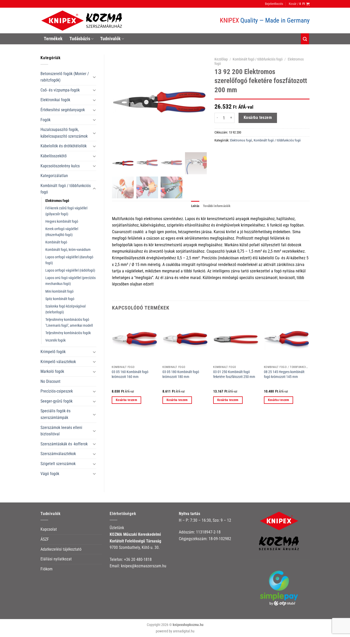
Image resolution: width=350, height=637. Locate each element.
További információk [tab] (216, 206)
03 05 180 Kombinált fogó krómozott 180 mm (180, 374)
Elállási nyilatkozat (56, 559)
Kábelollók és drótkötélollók (63, 145)
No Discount (50, 381)
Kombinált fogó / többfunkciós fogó (65, 189)
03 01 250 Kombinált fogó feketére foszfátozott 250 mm (234, 374)
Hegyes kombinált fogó (61, 221)
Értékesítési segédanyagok (62, 109)
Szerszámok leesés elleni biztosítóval (61, 431)
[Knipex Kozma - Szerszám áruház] (82, 21)
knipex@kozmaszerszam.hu (143, 565)
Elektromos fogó (57, 201)
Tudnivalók (110, 38)
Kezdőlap (221, 59)
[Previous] (112, 365)
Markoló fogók (52, 371)
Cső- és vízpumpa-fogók (60, 90)
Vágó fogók (49, 473)
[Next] (309, 365)
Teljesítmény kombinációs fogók (68, 333)
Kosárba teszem (258, 117)
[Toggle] (94, 77)
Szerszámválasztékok (58, 453)
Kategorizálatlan (54, 175)
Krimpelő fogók (53, 351)
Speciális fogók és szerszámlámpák (55, 414)
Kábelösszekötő (53, 155)
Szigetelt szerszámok (58, 463)
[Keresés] (305, 38)
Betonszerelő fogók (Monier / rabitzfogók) (64, 77)
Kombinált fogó (56, 242)
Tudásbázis (79, 38)
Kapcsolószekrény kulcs (60, 165)
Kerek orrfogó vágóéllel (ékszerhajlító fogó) (61, 232)
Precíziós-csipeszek (56, 391)
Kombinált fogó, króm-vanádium (68, 250)
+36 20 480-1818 (138, 559)
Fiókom (46, 569)
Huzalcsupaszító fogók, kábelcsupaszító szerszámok (64, 133)
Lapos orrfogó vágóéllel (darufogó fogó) (69, 260)
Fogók (45, 119)
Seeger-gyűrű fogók (56, 401)
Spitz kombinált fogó (59, 299)
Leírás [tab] (195, 206)
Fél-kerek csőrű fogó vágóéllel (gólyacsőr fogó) (66, 211)
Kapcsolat (48, 529)
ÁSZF (44, 539)
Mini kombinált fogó (59, 291)
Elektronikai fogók (55, 99)
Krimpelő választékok (58, 361)
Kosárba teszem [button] (126, 400)
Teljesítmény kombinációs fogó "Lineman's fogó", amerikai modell (69, 322)
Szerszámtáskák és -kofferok (64, 443)
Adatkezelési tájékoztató (60, 549)
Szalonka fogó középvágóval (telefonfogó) (65, 309)
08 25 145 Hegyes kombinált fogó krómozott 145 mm (284, 374)
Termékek (53, 38)
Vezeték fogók (55, 340)
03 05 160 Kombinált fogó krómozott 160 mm (130, 374)
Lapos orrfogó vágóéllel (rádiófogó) (70, 270)
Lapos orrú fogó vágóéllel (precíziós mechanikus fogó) (70, 281)
